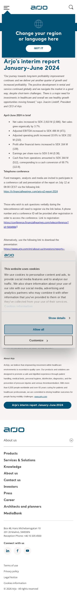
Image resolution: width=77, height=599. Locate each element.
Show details (56, 318)
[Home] (39, 8)
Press (8, 493)
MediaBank (13, 513)
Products (11, 453)
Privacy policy (11, 571)
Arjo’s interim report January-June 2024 (37, 405)
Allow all (38, 329)
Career (9, 500)
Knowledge (12, 467)
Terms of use (11, 565)
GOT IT (38, 48)
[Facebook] (17, 551)
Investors (11, 486)
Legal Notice (10, 577)
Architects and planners (22, 507)
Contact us (12, 480)
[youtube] (27, 551)
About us (11, 473)
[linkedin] (7, 551)
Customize (36, 340)
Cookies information (18, 306)
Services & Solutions (19, 460)
